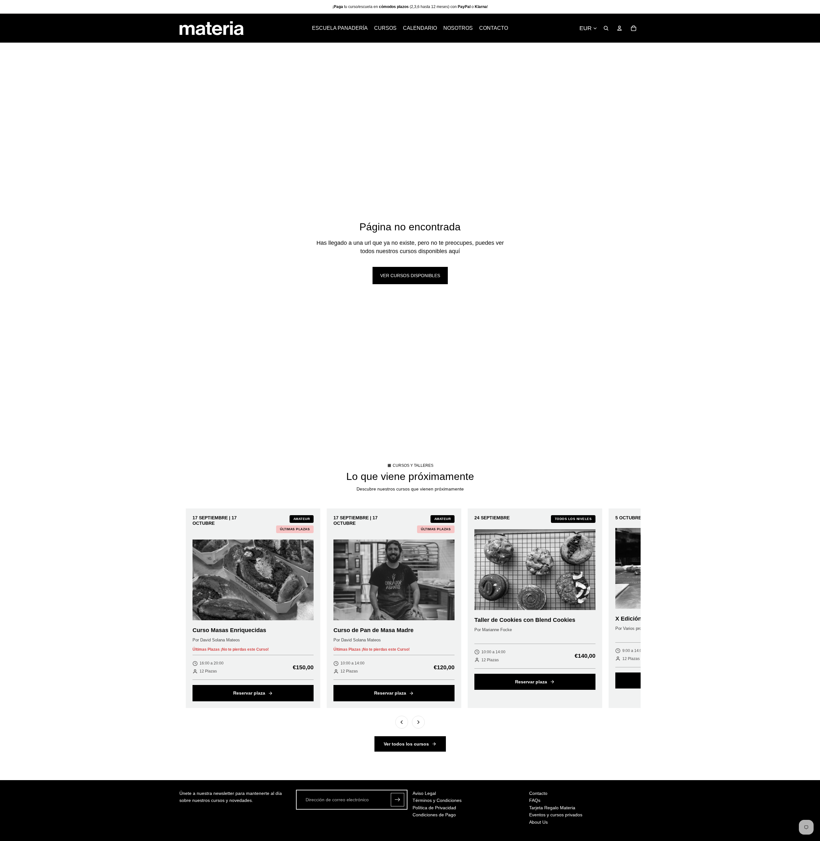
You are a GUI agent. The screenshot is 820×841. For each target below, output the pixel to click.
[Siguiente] (418, 722)
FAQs (534, 800)
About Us (538, 822)
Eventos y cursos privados (555, 814)
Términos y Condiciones (437, 800)
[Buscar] (606, 28)
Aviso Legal (424, 793)
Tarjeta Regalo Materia (552, 807)
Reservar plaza (249, 693)
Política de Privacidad (434, 807)
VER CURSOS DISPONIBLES (410, 275)
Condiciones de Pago (434, 814)
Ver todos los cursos (406, 743)
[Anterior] (401, 722)
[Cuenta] (619, 28)
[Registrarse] (397, 799)
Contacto (538, 793)
